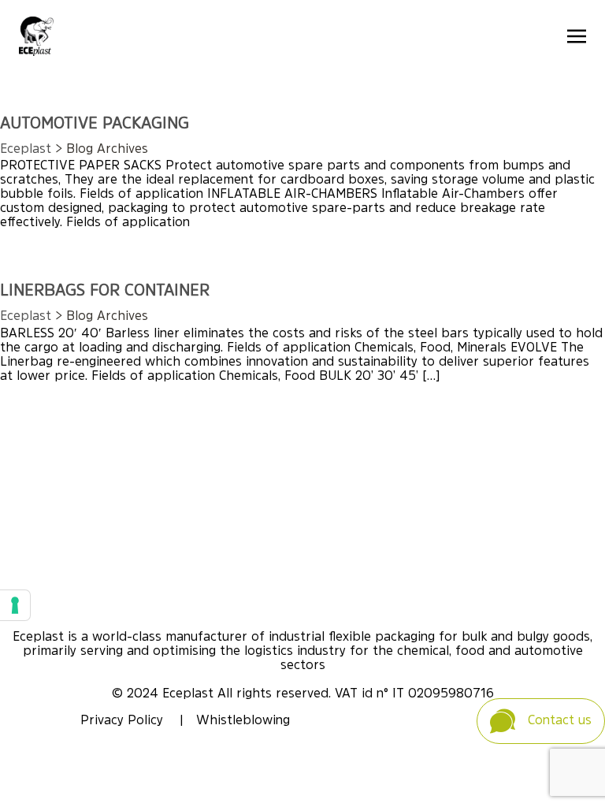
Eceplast (25, 149)
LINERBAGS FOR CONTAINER (105, 291)
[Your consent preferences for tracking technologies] (15, 605)
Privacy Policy (123, 721)
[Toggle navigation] (576, 36)
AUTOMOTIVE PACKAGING (94, 124)
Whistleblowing (243, 721)
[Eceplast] (36, 36)
